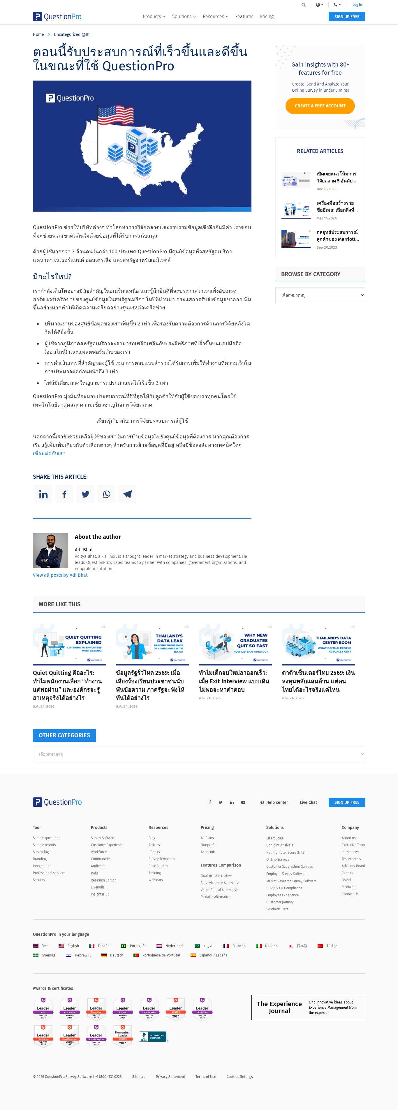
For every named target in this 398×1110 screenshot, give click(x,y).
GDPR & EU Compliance (284, 888)
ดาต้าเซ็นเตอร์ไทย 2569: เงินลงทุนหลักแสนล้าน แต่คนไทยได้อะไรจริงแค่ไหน (318, 681)
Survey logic (42, 852)
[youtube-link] (243, 802)
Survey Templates (162, 859)
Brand (346, 880)
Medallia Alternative (215, 897)
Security (39, 880)
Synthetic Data (277, 909)
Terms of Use (206, 1077)
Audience (98, 866)
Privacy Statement (170, 1077)
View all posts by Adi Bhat (60, 575)
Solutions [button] (181, 16)
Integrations (42, 866)
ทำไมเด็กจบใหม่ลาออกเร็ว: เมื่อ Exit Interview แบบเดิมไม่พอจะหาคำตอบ (234, 681)
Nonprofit (208, 845)
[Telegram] (127, 494)
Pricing (267, 16)
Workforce (99, 852)
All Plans (207, 838)
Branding (40, 859)
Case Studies (158, 866)
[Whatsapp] (106, 494)
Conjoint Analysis (279, 845)
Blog (152, 838)
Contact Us (350, 894)
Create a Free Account (320, 106)
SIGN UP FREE (346, 16)
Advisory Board (353, 866)
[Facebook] (64, 494)
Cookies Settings (240, 1077)
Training (155, 873)
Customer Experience (107, 845)
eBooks (154, 852)
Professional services (49, 873)
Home (38, 34)
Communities (101, 859)
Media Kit (349, 887)
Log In (357, 5)
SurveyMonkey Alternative (220, 883)
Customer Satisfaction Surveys (289, 867)
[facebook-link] (210, 802)
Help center (277, 802)
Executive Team (353, 845)
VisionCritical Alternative (219, 890)
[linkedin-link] (232, 802)
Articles (154, 845)
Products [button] (152, 16)
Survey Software (103, 838)
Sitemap (138, 1077)
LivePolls (98, 887)
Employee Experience (282, 895)
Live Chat (308, 802)
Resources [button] (213, 16)
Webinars (156, 880)
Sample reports (44, 845)
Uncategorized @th (71, 34)
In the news (350, 852)
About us (349, 838)
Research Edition (104, 880)
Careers (347, 873)
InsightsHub (100, 894)
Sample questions (46, 838)
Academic (208, 852)
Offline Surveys (277, 860)
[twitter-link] (221, 802)
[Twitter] (85, 494)
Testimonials (351, 859)
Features (244, 16)
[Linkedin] (43, 494)
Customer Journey (280, 902)
